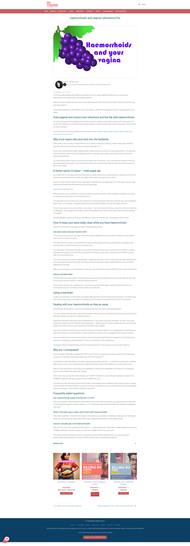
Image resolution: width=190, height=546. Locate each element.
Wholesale (95, 525)
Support (90, 11)
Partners (81, 525)
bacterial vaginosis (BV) (105, 131)
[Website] (64, 84)
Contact (73, 525)
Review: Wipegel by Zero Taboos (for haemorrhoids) (115, 506)
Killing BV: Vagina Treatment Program (95, 483)
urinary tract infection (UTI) (62, 134)
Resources (80, 11)
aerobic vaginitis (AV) (121, 131)
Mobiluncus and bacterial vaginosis (69, 506)
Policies (110, 525)
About (98, 11)
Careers (117, 525)
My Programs (108, 11)
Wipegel (102, 177)
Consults (53, 11)
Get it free (94, 494)
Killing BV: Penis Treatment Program (123, 483)
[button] (139, 4)
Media (88, 525)
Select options (66, 493)
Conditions (62, 11)
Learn (71, 11)
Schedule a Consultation (66, 482)
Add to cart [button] (123, 493)
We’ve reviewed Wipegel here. (63, 189)
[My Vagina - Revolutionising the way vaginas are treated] (53, 5)
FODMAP (92, 376)
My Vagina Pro (121, 11)
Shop (46, 11)
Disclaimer (140, 528)
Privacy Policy (130, 528)
